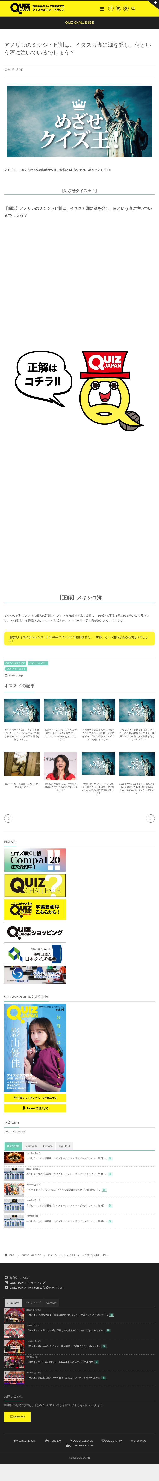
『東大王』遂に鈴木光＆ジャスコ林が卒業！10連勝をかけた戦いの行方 (63, 1346)
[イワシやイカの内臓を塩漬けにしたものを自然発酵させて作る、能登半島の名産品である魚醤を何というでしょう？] (137, 720)
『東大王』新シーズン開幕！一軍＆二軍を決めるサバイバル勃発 (59, 1362)
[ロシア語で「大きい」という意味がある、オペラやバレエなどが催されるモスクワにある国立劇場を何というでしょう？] (22, 720)
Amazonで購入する (37, 1108)
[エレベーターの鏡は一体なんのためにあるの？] (22, 774)
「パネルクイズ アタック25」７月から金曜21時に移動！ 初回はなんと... (63, 1190)
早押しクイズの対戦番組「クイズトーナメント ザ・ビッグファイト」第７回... (66, 1158)
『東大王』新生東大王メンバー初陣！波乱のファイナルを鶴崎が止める (63, 1378)
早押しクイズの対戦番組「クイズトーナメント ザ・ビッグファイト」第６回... (66, 1174)
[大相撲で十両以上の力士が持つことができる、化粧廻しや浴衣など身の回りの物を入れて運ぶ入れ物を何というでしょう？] (98, 719)
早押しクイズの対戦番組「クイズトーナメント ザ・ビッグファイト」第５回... (66, 1205)
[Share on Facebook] (111, 8)
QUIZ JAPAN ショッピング (27, 1282)
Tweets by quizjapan (15, 1131)
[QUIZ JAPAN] (37, 8)
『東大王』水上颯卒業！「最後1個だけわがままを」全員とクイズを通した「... (67, 1315)
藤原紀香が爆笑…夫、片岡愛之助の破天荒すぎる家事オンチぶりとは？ (61, 787)
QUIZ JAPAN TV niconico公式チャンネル (36, 1287)
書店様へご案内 (19, 1278)
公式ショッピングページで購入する (37, 1097)
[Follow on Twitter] (118, 8)
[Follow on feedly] (126, 8)
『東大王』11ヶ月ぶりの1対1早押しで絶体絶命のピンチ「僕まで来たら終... (65, 1330)
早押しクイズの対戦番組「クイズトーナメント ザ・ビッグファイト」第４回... (66, 1221)
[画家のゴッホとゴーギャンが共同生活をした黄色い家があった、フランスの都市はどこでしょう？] (60, 719)
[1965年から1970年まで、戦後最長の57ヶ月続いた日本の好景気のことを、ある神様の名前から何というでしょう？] (137, 774)
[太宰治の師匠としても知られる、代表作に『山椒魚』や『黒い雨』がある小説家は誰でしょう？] (98, 772)
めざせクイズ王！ (38, 663)
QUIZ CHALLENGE (15, 663)
